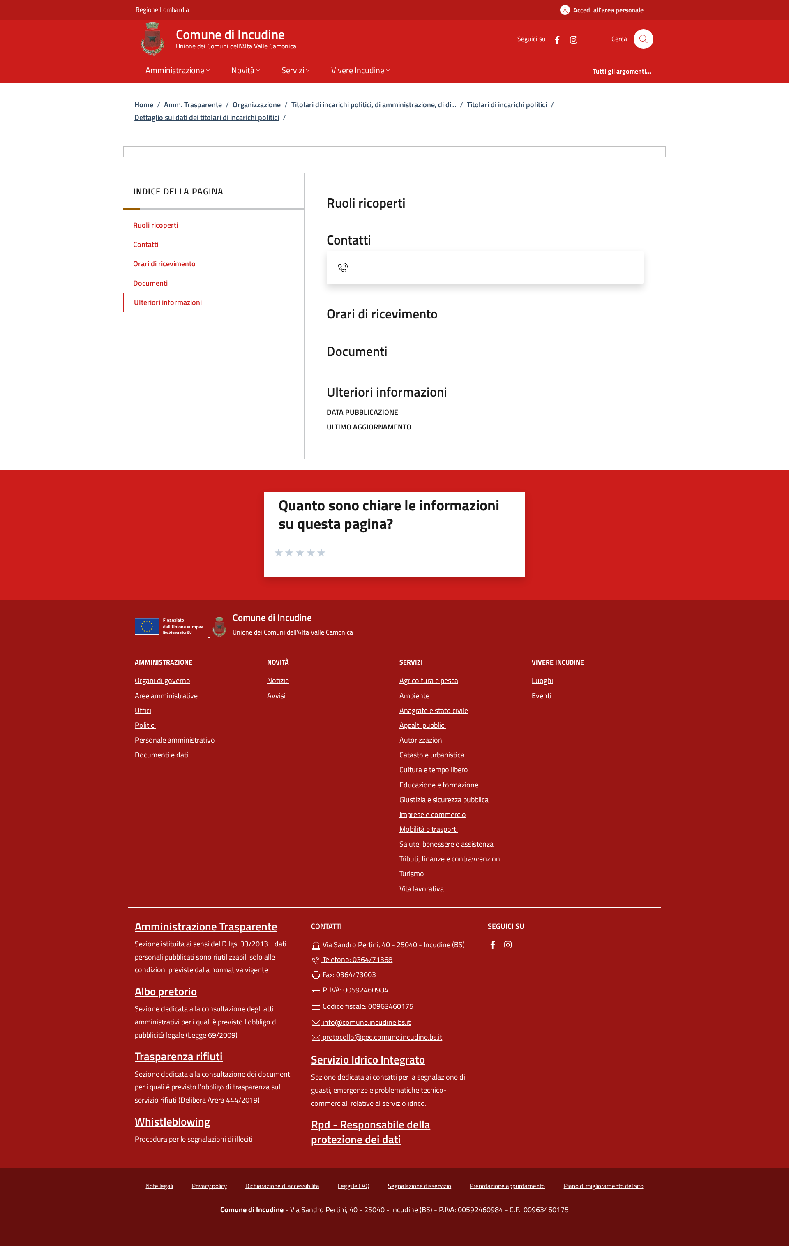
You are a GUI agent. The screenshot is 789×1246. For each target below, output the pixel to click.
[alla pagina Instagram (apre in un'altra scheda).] (570, 38)
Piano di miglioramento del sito (604, 1186)
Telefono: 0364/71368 (356, 959)
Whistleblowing (172, 1121)
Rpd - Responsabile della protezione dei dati (370, 1132)
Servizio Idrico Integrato (368, 1059)
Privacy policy (209, 1186)
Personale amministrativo (175, 739)
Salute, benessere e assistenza (446, 843)
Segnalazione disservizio (419, 1186)
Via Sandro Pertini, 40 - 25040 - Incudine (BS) (399, 943)
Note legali (159, 1186)
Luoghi (542, 680)
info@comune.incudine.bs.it (366, 1022)
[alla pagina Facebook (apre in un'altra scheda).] (554, 38)
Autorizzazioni (421, 739)
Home (143, 104)
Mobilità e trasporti (428, 829)
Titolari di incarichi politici (507, 104)
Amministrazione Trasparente (206, 926)
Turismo (411, 873)
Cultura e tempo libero (433, 769)
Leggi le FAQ (353, 1186)
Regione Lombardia (162, 9)
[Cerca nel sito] (643, 39)
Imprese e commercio (432, 814)
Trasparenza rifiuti (179, 1056)
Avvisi (276, 695)
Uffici (143, 710)
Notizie (278, 680)
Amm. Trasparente (193, 104)
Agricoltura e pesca (428, 680)
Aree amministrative (166, 695)
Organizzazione (257, 104)
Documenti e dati (161, 754)
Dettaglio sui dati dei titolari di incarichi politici (206, 117)
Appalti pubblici (422, 725)
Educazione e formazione (438, 784)
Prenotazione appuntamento (507, 1186)
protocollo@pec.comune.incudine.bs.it (381, 1037)
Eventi (541, 695)
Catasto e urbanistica (431, 754)
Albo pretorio (166, 991)
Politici (145, 725)
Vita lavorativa (421, 888)
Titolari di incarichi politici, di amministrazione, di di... (373, 104)
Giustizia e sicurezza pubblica (444, 799)
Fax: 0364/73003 (348, 974)
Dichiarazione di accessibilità (282, 1186)
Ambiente (414, 695)
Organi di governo (162, 680)
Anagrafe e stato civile (433, 710)
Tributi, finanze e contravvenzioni (450, 858)
